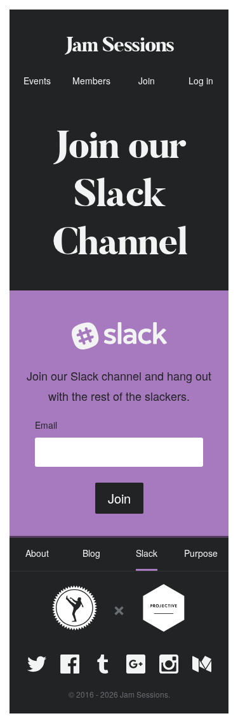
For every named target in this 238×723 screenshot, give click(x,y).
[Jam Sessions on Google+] (135, 664)
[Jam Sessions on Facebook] (69, 664)
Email (46, 425)
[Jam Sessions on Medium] (201, 664)
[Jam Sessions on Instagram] (168, 664)
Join (119, 498)
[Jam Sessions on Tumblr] (102, 664)
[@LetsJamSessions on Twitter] (36, 664)
